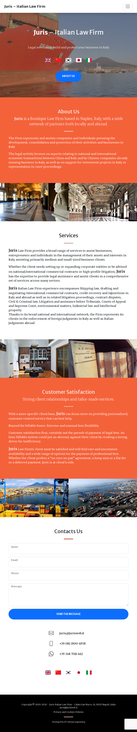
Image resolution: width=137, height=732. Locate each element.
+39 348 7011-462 (71, 654)
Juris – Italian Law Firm (24, 6)
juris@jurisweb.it (71, 633)
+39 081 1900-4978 (72, 643)
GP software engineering (74, 722)
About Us (68, 76)
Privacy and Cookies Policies (68, 712)
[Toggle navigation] (128, 6)
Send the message (68, 614)
